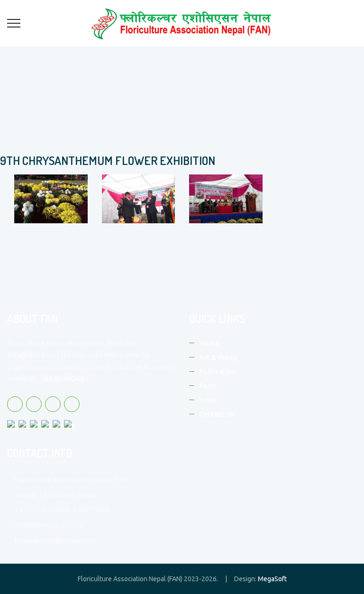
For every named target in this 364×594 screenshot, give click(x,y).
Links (207, 400)
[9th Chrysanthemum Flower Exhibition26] (223, 201)
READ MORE (64, 379)
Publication (217, 371)
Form (208, 386)
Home (209, 343)
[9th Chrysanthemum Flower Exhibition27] (135, 201)
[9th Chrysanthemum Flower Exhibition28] (48, 201)
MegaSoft (272, 579)
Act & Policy (218, 357)
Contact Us (216, 414)
